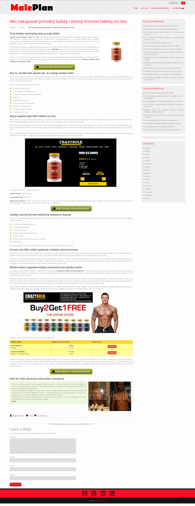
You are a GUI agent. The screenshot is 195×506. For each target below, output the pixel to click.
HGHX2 (22, 27)
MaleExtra (147, 173)
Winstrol (147, 198)
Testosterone (148, 192)
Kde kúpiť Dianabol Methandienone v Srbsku (159, 93)
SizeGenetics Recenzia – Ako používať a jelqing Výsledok (162, 68)
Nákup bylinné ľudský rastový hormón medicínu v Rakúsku (163, 49)
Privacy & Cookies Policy (160, 8)
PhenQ (146, 183)
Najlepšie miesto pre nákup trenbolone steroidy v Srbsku (163, 71)
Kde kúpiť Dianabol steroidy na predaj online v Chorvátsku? (163, 101)
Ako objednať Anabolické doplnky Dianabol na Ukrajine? (162, 123)
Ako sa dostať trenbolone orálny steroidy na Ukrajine (161, 46)
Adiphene (147, 148)
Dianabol (147, 157)
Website (12, 475)
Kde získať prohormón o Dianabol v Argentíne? (159, 127)
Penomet (147, 176)
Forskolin (147, 161)
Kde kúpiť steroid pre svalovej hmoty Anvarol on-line (161, 26)
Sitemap (103, 501)
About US (144, 8)
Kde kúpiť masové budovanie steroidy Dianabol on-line (162, 130)
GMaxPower (148, 164)
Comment (13, 437)
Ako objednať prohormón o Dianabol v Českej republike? (163, 74)
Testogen (147, 189)
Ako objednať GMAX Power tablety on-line (158, 43)
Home (136, 8)
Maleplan (96, 501)
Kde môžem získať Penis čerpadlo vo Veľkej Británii (161, 29)
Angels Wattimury (18, 416)
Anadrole (147, 151)
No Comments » (42, 416)
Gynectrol (147, 167)
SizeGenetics (148, 186)
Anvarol (146, 154)
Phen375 (147, 180)
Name (12, 457)
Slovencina (177, 8)
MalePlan (13, 27)
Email (11, 466)
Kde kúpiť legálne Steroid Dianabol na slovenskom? (161, 120)
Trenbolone (148, 195)
